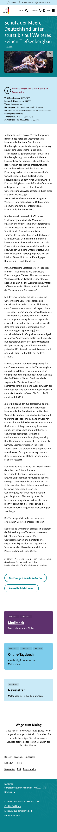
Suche (21, 10)
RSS (19, 769)
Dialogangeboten (15, 741)
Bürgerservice (29, 769)
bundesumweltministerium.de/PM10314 (23, 787)
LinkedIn (8, 762)
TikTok (18, 762)
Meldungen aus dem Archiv (25, 578)
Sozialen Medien (28, 745)
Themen (35, 11)
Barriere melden (12, 815)
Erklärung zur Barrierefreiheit (18, 810)
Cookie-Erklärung (12, 806)
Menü (49, 10)
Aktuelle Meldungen (21, 588)
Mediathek (16, 623)
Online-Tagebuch (21, 654)
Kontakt (8, 801)
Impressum (19, 801)
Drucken (8, 792)
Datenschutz (33, 801)
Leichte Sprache (44, 2)
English (13, 2)
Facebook (18, 756)
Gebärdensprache (27, 2)
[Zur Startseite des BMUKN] (5, 10)
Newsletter (16, 690)
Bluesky (8, 756)
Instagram (30, 756)
